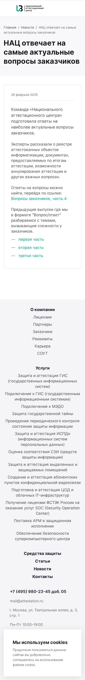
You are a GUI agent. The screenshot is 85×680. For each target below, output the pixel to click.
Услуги (43, 368)
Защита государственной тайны (42, 413)
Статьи (42, 561)
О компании (42, 309)
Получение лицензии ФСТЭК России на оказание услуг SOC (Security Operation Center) (42, 508)
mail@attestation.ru (26, 601)
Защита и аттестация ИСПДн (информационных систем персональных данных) (42, 439)
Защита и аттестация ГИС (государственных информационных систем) (42, 381)
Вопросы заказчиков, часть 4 (39, 198)
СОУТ (42, 353)
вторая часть (31, 247)
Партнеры (42, 324)
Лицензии (42, 317)
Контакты (42, 576)
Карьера (43, 346)
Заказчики (42, 331)
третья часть (30, 255)
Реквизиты (42, 339)
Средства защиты (42, 553)
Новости (27, 27)
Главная (10, 27)
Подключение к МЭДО (42, 406)
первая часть (31, 239)
